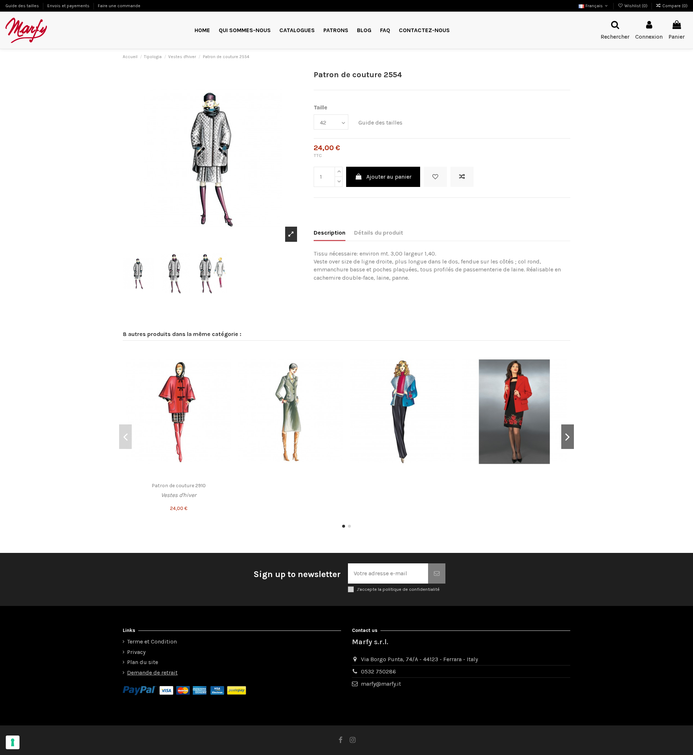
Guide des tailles (22, 5)
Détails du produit (378, 232)
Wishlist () (635, 5)
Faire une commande (119, 5)
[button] (336, 30)
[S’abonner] (436, 573)
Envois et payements (69, 5)
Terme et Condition (152, 641)
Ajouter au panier (388, 176)
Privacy (136, 652)
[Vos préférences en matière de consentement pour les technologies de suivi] (12, 742)
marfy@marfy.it (381, 683)
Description (329, 232)
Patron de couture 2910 (179, 486)
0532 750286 (378, 671)
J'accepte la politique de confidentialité (398, 589)
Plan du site (142, 662)
